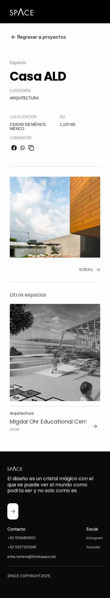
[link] (94, 426)
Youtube (93, 547)
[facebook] (14, 148)
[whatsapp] (22, 148)
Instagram (94, 538)
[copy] (31, 148)
